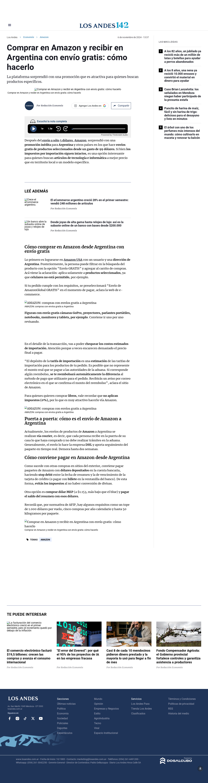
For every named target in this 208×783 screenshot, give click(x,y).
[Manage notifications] (200, 768)
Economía (28, 37)
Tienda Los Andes (141, 708)
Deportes (62, 728)
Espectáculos (64, 733)
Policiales (62, 723)
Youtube (41, 718)
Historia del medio (178, 713)
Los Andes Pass (140, 703)
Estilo (97, 713)
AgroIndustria (102, 718)
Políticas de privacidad (181, 703)
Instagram (17, 718)
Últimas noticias (66, 703)
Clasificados (138, 713)
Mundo (98, 698)
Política (61, 708)
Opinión (98, 703)
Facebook (10, 718)
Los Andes (12, 37)
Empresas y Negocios (106, 708)
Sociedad (62, 718)
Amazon (45, 539)
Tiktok (25, 718)
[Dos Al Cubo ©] (176, 763)
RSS (170, 708)
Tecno (97, 723)
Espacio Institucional (106, 733)
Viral (96, 728)
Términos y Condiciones (182, 698)
